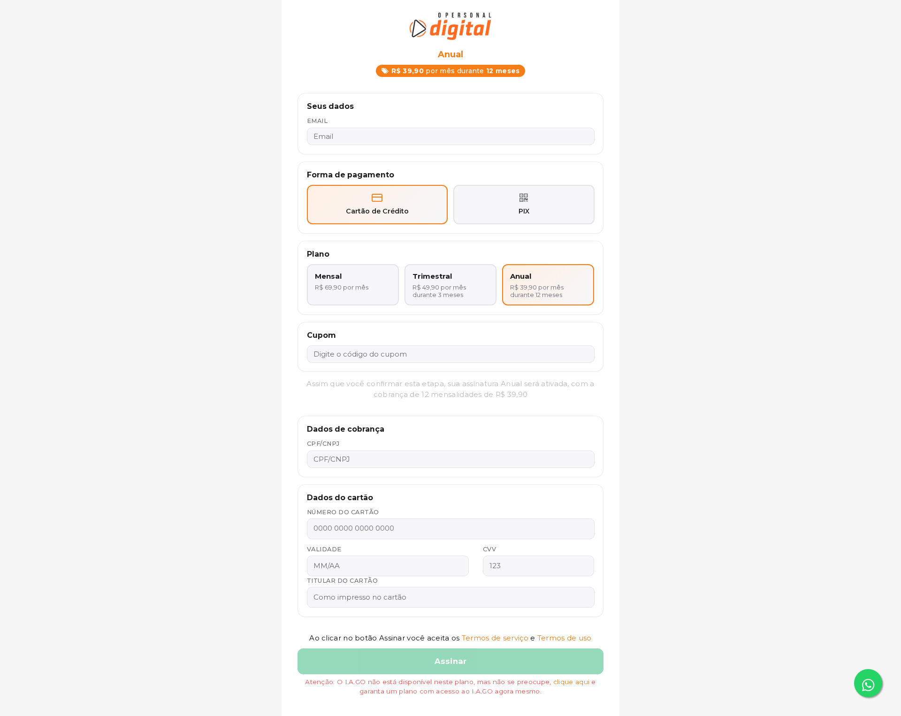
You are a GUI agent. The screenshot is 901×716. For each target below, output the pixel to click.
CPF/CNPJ (323, 443)
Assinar (450, 661)
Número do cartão (343, 512)
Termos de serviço (495, 637)
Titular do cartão (342, 580)
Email (317, 120)
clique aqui (571, 682)
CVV (489, 549)
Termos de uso (564, 637)
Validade (324, 549)
